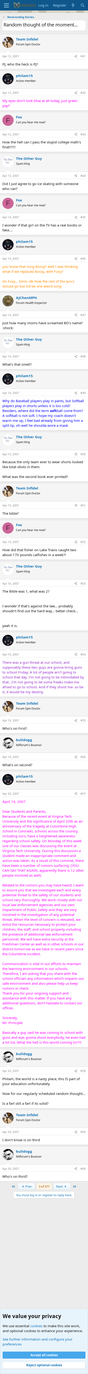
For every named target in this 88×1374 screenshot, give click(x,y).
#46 (83, 259)
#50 (83, 454)
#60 (83, 1169)
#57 (83, 794)
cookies (36, 1325)
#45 (83, 217)
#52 (83, 542)
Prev (28, 1186)
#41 (83, 56)
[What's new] (73, 5)
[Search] (82, 5)
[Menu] (6, 5)
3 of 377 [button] (44, 1186)
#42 (83, 93)
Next (60, 1186)
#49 (83, 393)
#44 (83, 176)
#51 (83, 505)
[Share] (76, 56)
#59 (83, 1132)
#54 (83, 654)
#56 (83, 757)
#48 (83, 356)
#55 (83, 720)
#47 (83, 315)
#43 (83, 134)
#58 (83, 1071)
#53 (83, 584)
